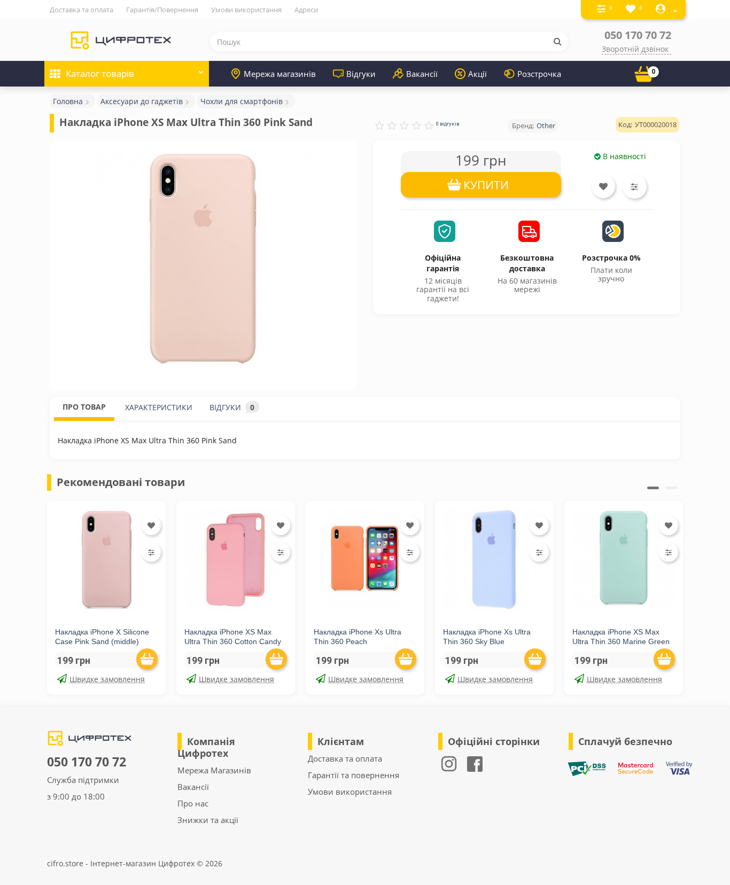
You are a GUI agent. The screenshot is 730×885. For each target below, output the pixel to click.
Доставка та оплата (81, 9)
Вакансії (422, 73)
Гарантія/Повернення (162, 9)
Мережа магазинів (280, 73)
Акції (477, 73)
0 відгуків (447, 124)
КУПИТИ (486, 184)
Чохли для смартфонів (241, 101)
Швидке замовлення (107, 679)
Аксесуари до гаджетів (141, 101)
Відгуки (361, 73)
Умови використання (246, 9)
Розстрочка (539, 73)
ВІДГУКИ (231, 407)
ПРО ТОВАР (84, 407)
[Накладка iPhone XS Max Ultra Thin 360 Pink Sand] (203, 260)
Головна (68, 101)
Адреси (306, 9)
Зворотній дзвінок (635, 49)
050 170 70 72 (637, 35)
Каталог (100, 73)
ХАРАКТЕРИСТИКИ (158, 407)
